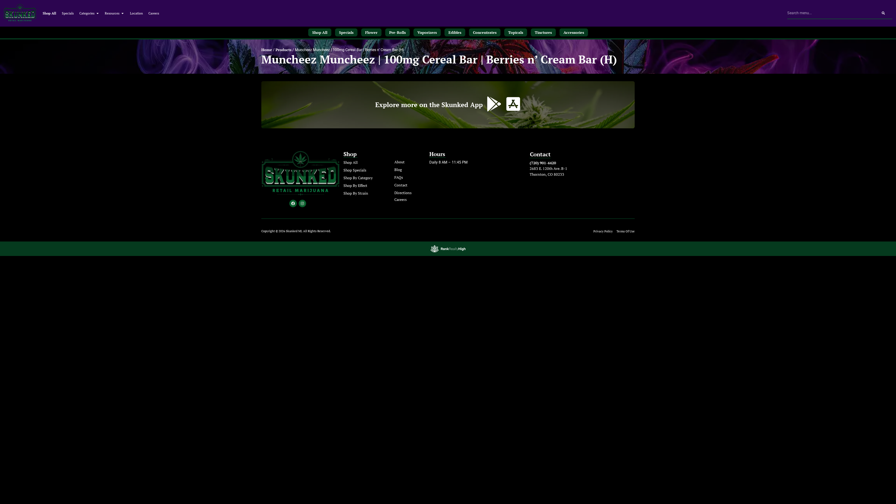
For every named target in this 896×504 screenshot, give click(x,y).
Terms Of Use (625, 231)
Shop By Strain (355, 193)
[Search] (883, 13)
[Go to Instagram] (302, 203)
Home (266, 49)
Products (283, 49)
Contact (400, 185)
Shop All (49, 13)
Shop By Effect (355, 185)
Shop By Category (358, 177)
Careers (153, 13)
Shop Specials (354, 170)
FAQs (398, 177)
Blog (398, 169)
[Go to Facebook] (293, 203)
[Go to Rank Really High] (448, 248)
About (399, 161)
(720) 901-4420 (543, 162)
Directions (403, 192)
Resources (112, 13)
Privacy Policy (603, 231)
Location (136, 13)
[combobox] (830, 13)
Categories (86, 13)
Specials (68, 13)
